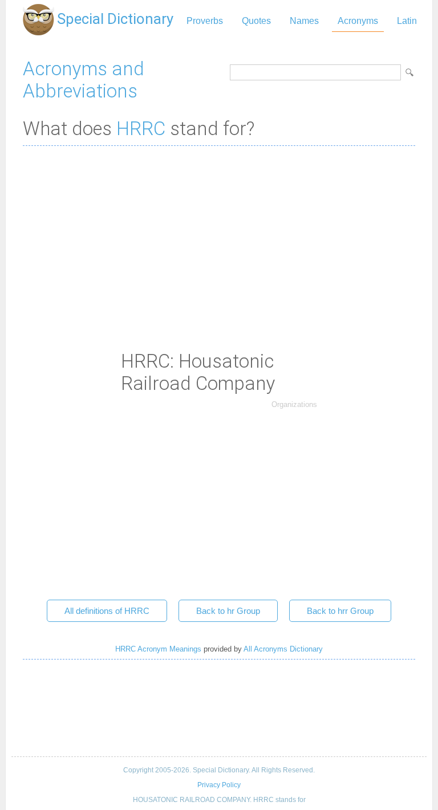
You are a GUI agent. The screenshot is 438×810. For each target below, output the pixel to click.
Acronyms (358, 21)
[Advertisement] (219, 237)
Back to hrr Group (340, 611)
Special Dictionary (115, 18)
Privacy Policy (219, 785)
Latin (407, 21)
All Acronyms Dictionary (283, 649)
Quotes (256, 21)
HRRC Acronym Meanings (158, 649)
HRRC (140, 128)
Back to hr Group (228, 611)
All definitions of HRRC (106, 611)
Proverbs (204, 21)
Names (304, 21)
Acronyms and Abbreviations (83, 80)
